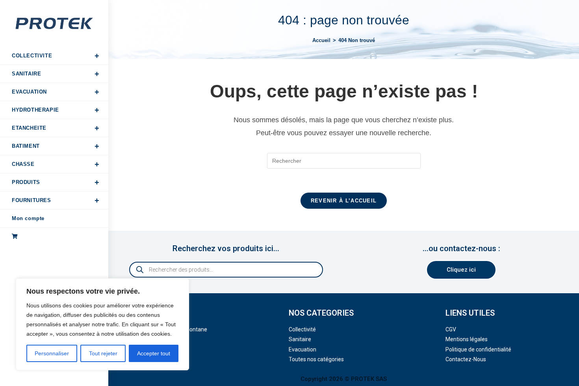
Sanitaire (300, 339)
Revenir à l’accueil (344, 201)
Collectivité (302, 329)
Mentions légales (466, 339)
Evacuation (302, 349)
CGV (450, 329)
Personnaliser (52, 353)
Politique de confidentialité (478, 349)
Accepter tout (153, 353)
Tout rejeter (103, 353)
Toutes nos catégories (316, 359)
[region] (102, 324)
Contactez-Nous (465, 359)
